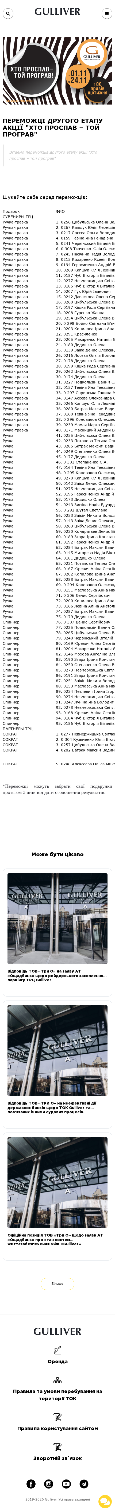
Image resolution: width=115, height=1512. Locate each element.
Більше (57, 1283)
